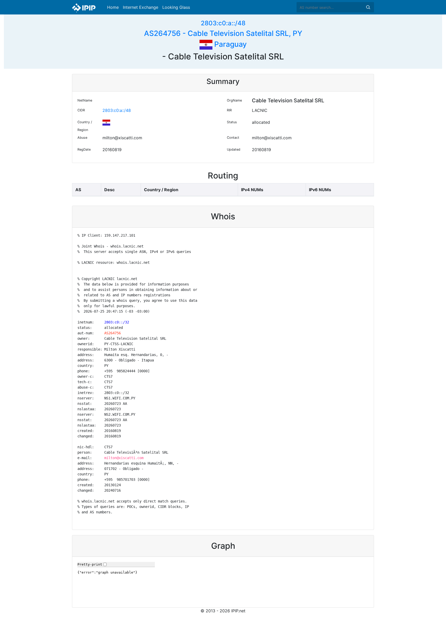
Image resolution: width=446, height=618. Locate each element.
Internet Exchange (140, 7)
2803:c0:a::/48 (223, 23)
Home (113, 7)
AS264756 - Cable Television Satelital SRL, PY (223, 33)
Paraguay (229, 44)
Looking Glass (176, 7)
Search (368, 7)
